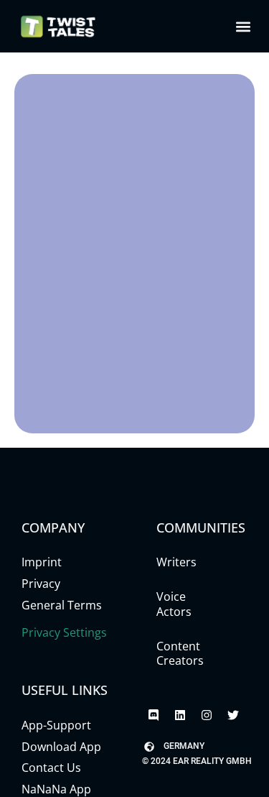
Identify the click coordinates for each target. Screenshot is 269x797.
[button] (243, 26)
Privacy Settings (64, 632)
